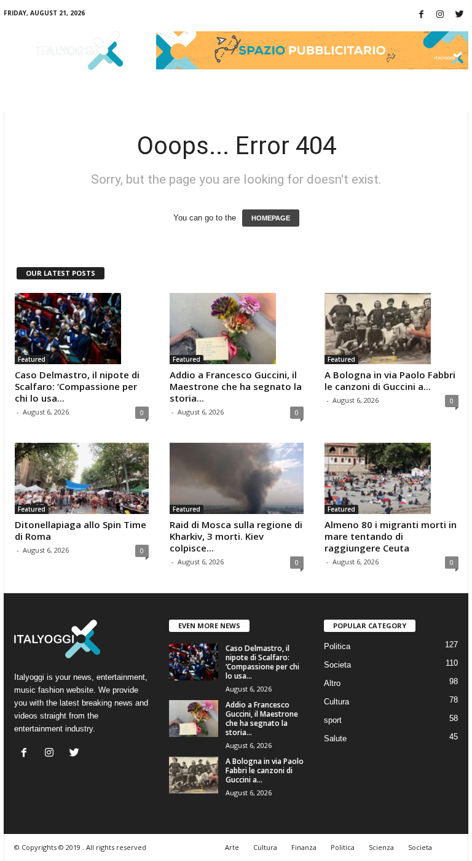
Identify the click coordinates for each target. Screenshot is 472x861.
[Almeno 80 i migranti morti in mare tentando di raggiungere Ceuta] (391, 478)
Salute (335, 738)
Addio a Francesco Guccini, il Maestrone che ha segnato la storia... (236, 386)
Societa (337, 664)
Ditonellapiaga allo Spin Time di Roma (80, 530)
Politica (337, 646)
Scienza (381, 847)
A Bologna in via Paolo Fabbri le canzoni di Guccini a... (389, 380)
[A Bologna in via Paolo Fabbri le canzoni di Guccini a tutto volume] (391, 328)
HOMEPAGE (270, 218)
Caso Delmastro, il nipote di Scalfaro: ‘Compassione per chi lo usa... (77, 386)
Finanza (304, 847)
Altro (332, 683)
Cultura (336, 701)
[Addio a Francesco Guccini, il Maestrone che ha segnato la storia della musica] (237, 328)
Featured (31, 359)
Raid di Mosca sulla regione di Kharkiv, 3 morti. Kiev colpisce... (236, 536)
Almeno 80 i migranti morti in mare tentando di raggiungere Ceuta (390, 536)
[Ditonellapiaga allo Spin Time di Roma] (82, 478)
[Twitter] (459, 15)
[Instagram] (440, 15)
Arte (232, 847)
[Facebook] (421, 15)
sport (333, 720)
